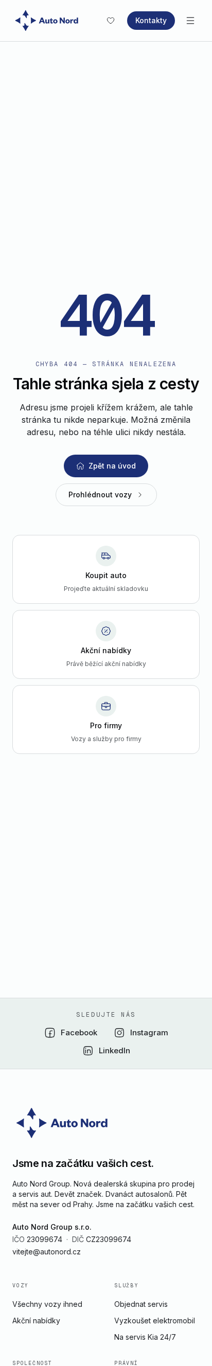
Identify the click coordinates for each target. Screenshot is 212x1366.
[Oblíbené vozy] (110, 20)
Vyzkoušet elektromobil (154, 1320)
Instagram (149, 1032)
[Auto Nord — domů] (48, 20)
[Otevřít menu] (190, 20)
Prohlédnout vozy (100, 494)
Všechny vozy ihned (47, 1304)
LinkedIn (114, 1050)
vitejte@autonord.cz (46, 1251)
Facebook (79, 1032)
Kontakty (151, 20)
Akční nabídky (36, 1320)
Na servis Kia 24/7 (145, 1337)
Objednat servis (141, 1304)
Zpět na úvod (112, 465)
